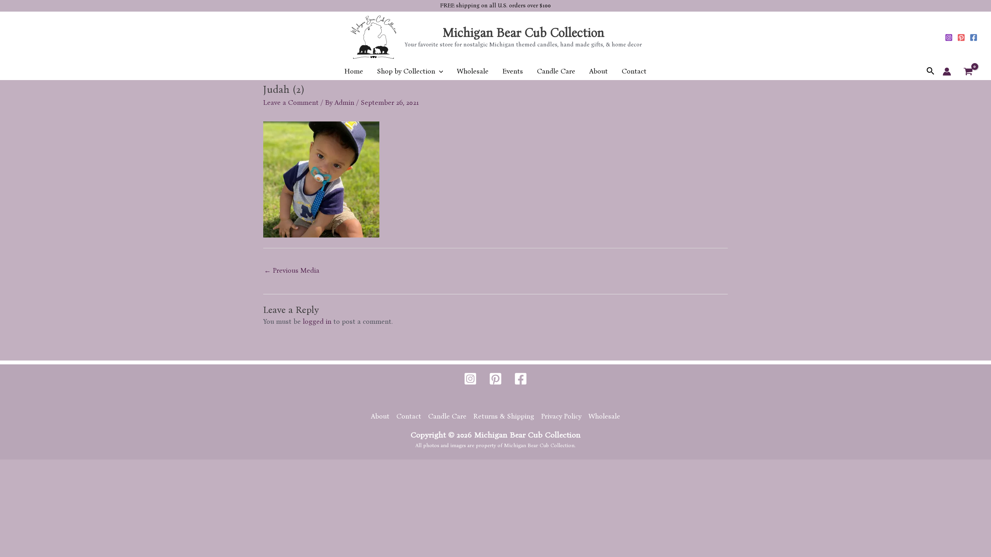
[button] (439, 71)
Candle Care (556, 71)
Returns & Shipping (503, 416)
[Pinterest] (961, 37)
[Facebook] (973, 37)
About (598, 71)
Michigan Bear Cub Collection (523, 32)
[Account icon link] (947, 71)
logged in (317, 321)
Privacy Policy (561, 416)
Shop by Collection (406, 71)
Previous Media (291, 270)
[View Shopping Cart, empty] (968, 71)
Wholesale (473, 71)
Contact (634, 71)
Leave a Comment (291, 102)
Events (512, 71)
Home (354, 71)
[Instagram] (949, 37)
